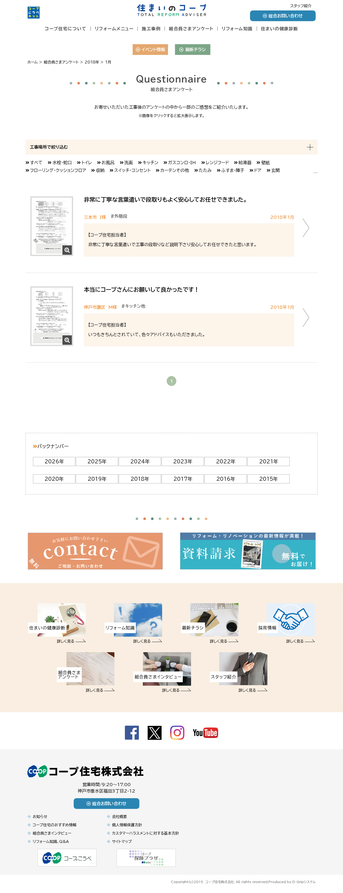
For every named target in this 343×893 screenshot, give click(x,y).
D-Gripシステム (304, 881)
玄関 (275, 170)
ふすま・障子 (232, 170)
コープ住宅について (66, 29)
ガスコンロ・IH (182, 162)
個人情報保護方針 (127, 825)
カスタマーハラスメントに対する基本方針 (145, 833)
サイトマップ (122, 841)
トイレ (86, 162)
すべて (36, 162)
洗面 (128, 162)
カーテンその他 (174, 170)
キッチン (150, 162)
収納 (100, 170)
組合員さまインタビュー (52, 833)
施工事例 (151, 29)
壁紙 (265, 162)
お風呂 (108, 162)
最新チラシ (195, 49)
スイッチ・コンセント (132, 170)
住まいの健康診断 (279, 29)
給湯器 (244, 162)
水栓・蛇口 (62, 162)
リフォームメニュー (114, 29)
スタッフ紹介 (300, 6)
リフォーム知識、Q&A (51, 841)
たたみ (205, 170)
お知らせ (40, 817)
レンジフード (217, 162)
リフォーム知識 (237, 29)
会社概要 (119, 817)
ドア (257, 170)
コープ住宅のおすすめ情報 (54, 825)
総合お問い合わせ (286, 16)
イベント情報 (153, 49)
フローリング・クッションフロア (58, 170)
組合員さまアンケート (191, 29)
